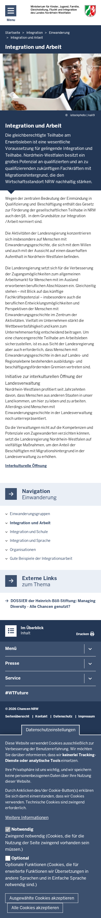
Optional (20, 858)
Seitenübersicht (17, 716)
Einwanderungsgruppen (30, 513)
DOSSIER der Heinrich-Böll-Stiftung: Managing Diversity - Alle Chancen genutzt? (53, 603)
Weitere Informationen (26, 817)
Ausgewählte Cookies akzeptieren (41, 898)
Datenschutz (62, 716)
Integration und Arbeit (30, 523)
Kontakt (41, 716)
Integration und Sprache (30, 540)
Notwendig (22, 829)
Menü (11, 648)
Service (12, 678)
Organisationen (23, 549)
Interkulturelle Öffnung (26, 465)
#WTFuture (16, 693)
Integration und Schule (29, 531)
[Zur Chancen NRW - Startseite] (63, 11)
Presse (12, 663)
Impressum (86, 716)
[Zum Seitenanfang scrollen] (90, 908)
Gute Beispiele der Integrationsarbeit (41, 558)
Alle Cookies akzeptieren (35, 907)
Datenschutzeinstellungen (50, 730)
